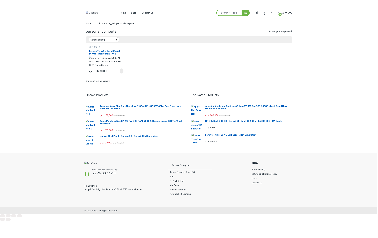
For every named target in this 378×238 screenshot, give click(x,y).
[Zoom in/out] (2, 215)
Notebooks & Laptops (180, 194)
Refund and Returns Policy (264, 174)
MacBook (174, 185)
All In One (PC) (95, 47)
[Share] (13, 215)
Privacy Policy (258, 169)
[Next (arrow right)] (8, 219)
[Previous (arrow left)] (2, 219)
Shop (133, 12)
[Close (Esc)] (19, 215)
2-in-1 (172, 176)
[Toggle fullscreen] (8, 215)
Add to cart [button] (121, 70)
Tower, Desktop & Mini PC (182, 172)
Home (123, 12)
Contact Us (147, 12)
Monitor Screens (178, 189)
